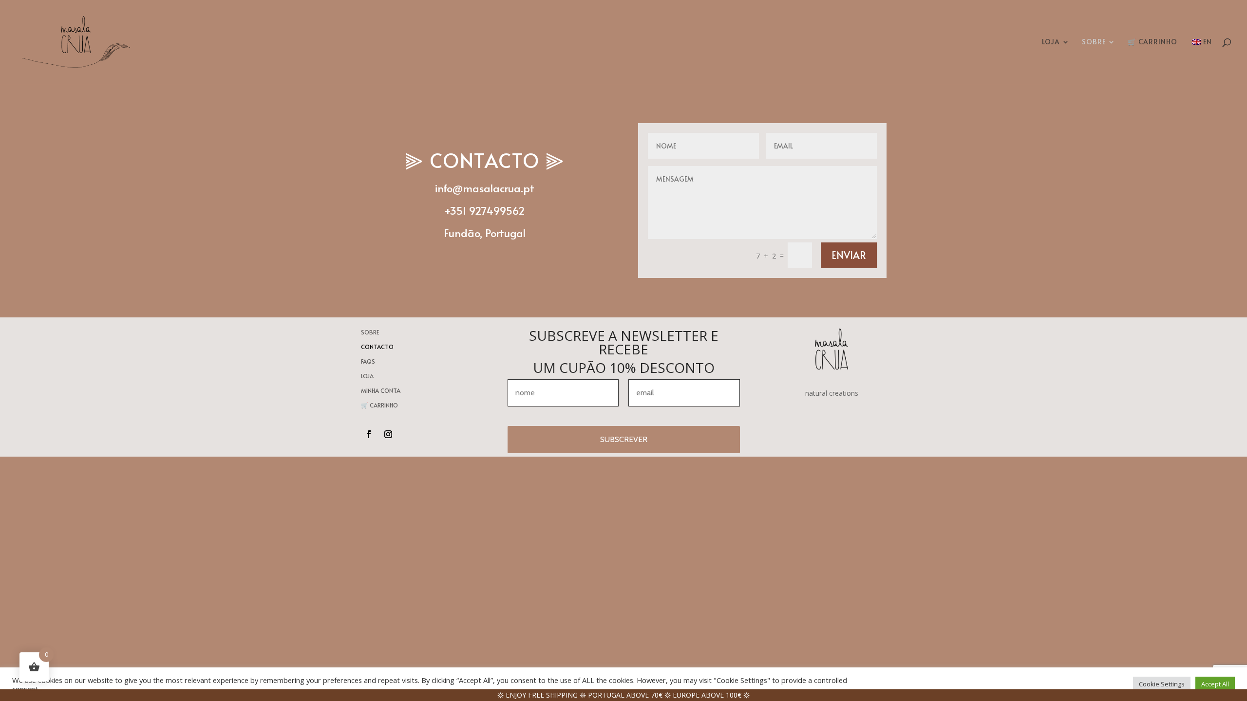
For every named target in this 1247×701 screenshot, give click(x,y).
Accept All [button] (1215, 684)
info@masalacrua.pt (484, 188)
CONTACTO (377, 346)
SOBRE (1094, 42)
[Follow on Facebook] (369, 434)
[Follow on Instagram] (388, 434)
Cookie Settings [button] (1162, 684)
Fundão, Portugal (485, 232)
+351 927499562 (484, 210)
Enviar (848, 255)
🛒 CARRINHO (1152, 42)
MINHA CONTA (380, 390)
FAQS (368, 361)
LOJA (1051, 42)
